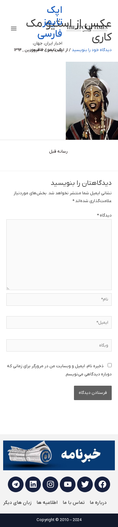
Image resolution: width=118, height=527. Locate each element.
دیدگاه (104, 215)
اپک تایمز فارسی (49, 22)
